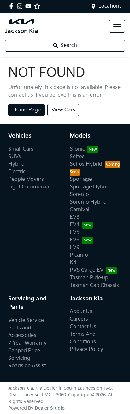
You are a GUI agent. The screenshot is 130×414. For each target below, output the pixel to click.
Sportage (81, 179)
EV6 (75, 240)
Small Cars (20, 149)
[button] (117, 26)
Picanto (79, 255)
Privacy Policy (86, 349)
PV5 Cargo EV (86, 270)
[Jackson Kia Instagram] (21, 6)
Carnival (79, 210)
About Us (81, 312)
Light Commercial (29, 187)
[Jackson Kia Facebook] (12, 6)
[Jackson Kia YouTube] (29, 6)
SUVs (14, 157)
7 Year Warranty (27, 343)
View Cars (63, 110)
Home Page (26, 110)
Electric (17, 172)
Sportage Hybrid (89, 187)
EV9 (75, 248)
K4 (73, 263)
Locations (110, 6)
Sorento (79, 195)
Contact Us (83, 327)
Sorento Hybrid (88, 202)
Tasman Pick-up (89, 278)
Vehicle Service (26, 320)
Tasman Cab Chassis (94, 285)
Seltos (77, 157)
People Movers (26, 179)
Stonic (77, 149)
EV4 (75, 225)
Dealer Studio (50, 408)
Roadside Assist (27, 366)
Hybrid (16, 164)
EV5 (75, 232)
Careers (79, 319)
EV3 (75, 217)
